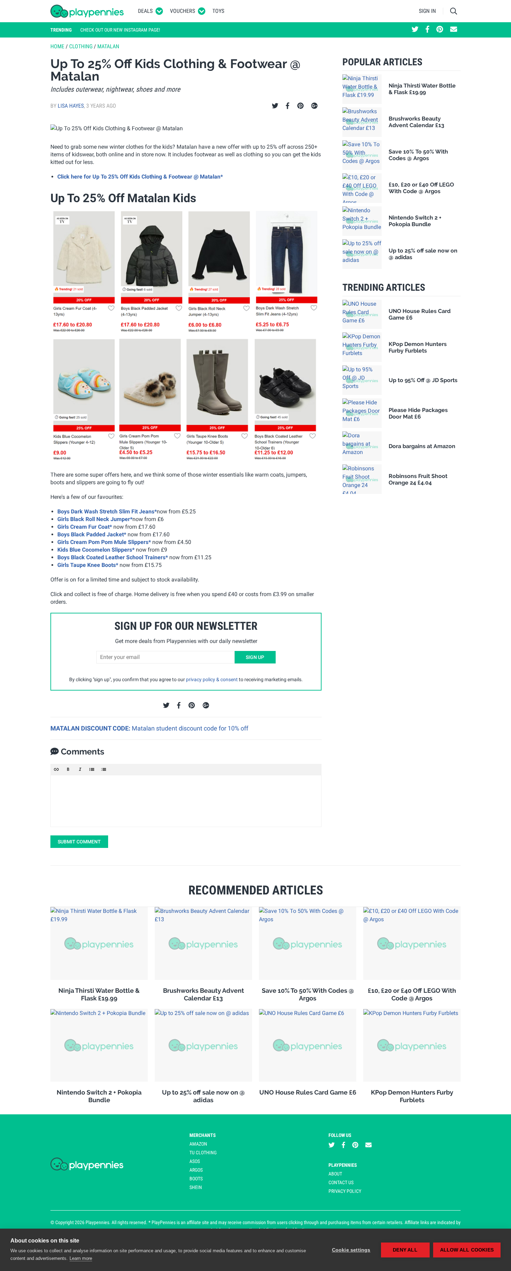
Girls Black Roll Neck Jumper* (94, 519)
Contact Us (341, 1182)
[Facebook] (287, 106)
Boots (196, 1178)
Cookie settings (351, 1250)
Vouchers (182, 11)
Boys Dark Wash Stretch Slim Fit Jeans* (107, 511)
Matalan (108, 46)
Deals (145, 11)
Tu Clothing (203, 1152)
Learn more (81, 1258)
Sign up (255, 657)
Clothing (80, 46)
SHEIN (195, 1187)
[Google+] (314, 106)
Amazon (198, 1144)
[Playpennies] (87, 11)
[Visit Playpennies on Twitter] (415, 30)
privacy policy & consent (212, 679)
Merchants (202, 1135)
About (335, 1174)
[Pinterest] (300, 106)
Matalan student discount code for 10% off (190, 728)
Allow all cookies (467, 1250)
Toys (218, 11)
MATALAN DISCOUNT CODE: (91, 728)
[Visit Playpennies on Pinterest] (440, 30)
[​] (186, 801)
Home (57, 46)
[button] (56, 769)
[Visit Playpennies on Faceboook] (427, 30)
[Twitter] (275, 106)
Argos (196, 1170)
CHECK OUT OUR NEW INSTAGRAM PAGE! (120, 30)
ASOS (194, 1161)
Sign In (427, 11)
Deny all (405, 1250)
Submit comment (79, 841)
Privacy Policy (344, 1191)
